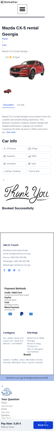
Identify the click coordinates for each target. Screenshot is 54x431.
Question (5, 415)
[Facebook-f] (4, 270)
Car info (20, 105)
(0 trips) (13, 57)
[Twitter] (14, 270)
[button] (22, 9)
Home (5, 39)
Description (8, 105)
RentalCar (11, 2)
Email (4, 409)
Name (4, 403)
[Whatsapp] (19, 270)
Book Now (43, 425)
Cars (4, 45)
